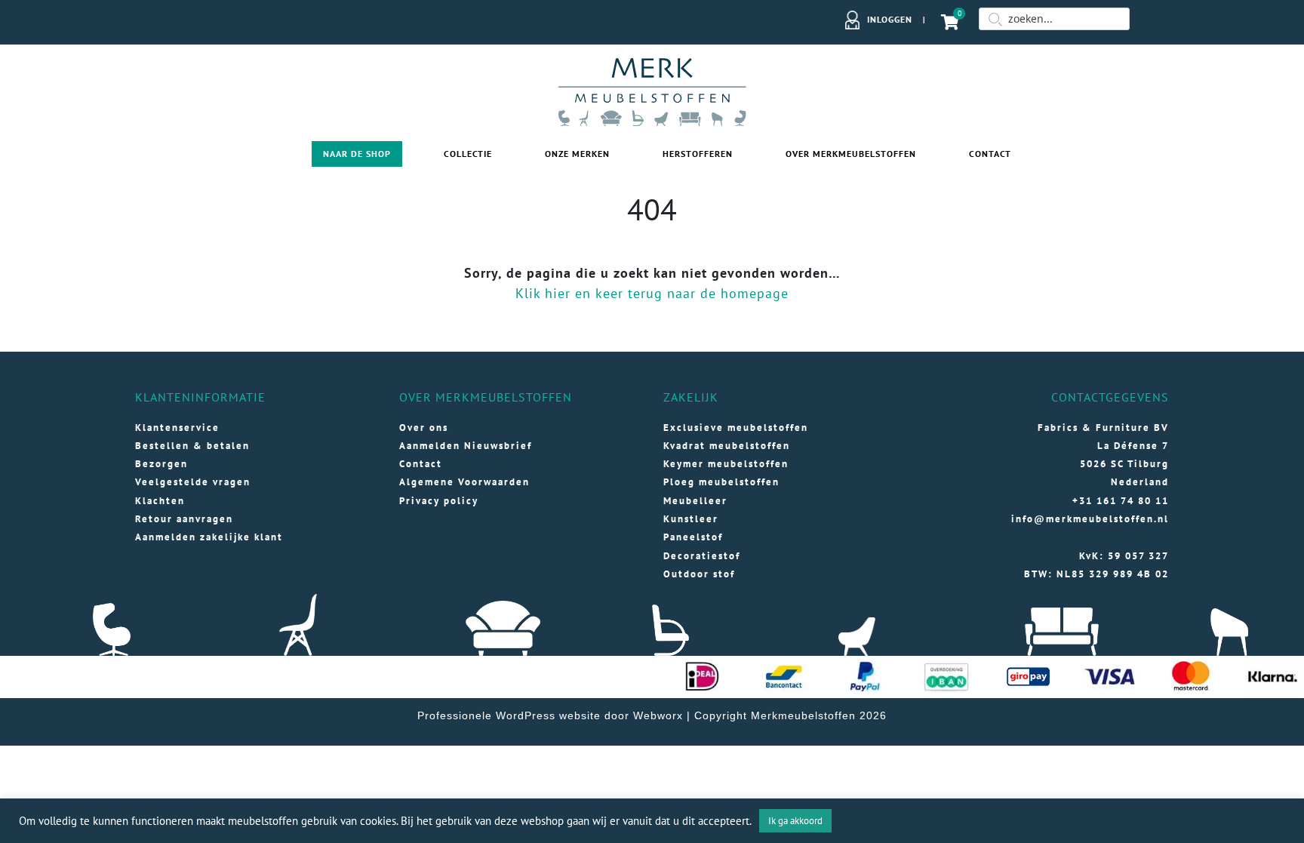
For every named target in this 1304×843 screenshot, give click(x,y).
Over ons (423, 427)
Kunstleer (690, 518)
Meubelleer (695, 500)
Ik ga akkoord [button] (795, 820)
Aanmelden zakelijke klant (209, 537)
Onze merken (577, 153)
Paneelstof (693, 537)
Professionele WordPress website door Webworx (550, 715)
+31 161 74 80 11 (1120, 500)
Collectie (468, 153)
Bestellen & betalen (192, 445)
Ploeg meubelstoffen (721, 481)
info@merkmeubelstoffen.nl (1090, 518)
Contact (990, 153)
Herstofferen (698, 153)
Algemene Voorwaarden (464, 481)
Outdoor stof (699, 574)
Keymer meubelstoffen (726, 463)
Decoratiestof (701, 555)
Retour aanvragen (184, 518)
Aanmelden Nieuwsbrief (465, 445)
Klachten (160, 500)
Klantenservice (177, 427)
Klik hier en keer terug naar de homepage (652, 293)
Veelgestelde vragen (193, 481)
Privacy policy (438, 500)
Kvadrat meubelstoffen (726, 445)
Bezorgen (161, 463)
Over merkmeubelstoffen (851, 153)
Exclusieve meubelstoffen (735, 427)
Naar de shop (357, 153)
